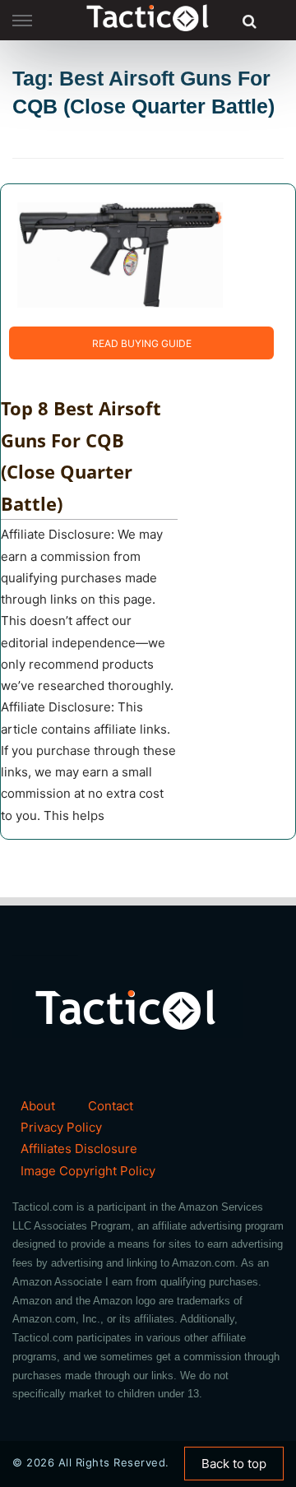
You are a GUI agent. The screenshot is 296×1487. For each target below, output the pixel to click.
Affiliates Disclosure (79, 1148)
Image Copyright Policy (88, 1171)
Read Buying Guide (142, 343)
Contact (110, 1106)
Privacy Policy (61, 1127)
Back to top (233, 1463)
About (38, 1106)
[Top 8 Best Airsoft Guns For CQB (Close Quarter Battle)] (120, 254)
